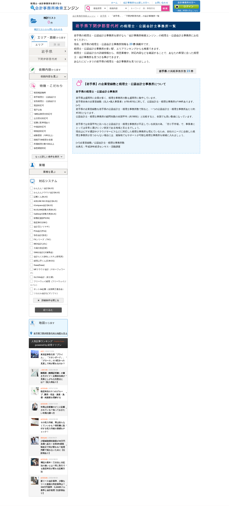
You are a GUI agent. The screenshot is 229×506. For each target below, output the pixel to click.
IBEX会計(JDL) (40, 244)
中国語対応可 (40, 127)
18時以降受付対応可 (43, 114)
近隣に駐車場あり (42, 122)
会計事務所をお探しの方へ (136, 3)
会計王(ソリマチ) (41, 226)
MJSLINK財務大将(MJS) (45, 210)
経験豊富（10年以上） (44, 135)
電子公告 (38, 110)
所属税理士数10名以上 (44, 144)
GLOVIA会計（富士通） (44, 277)
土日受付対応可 (41, 118)
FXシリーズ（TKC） (43, 239)
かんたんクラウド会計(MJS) (47, 192)
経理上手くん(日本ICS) (44, 261)
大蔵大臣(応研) (40, 248)
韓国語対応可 (40, 131)
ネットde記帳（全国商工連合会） (49, 289)
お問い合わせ (161, 3)
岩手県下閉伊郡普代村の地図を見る (50, 333)
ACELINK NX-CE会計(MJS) (45, 201)
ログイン (186, 7)
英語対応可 (39, 105)
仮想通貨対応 (40, 148)
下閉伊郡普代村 (47, 59)
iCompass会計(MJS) (43, 205)
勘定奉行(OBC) (40, 222)
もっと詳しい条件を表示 (47, 156)
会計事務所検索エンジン (84, 16)
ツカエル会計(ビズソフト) (45, 293)
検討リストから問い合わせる (48, 29)
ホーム (114, 3)
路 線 (57, 44)
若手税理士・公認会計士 (45, 97)
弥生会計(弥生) (40, 235)
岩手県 (47, 51)
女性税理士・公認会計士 (45, 101)
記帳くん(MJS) (41, 197)
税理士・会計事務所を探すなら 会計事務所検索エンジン (54, 6)
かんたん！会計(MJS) (44, 188)
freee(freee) (39, 265)
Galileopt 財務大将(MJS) (45, 214)
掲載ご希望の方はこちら (187, 11)
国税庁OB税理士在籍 (43, 140)
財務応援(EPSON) (42, 218)
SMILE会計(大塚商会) (43, 252)
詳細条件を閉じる (49, 300)
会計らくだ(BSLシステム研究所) (48, 256)
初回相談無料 (40, 92)
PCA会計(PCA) (40, 231)
